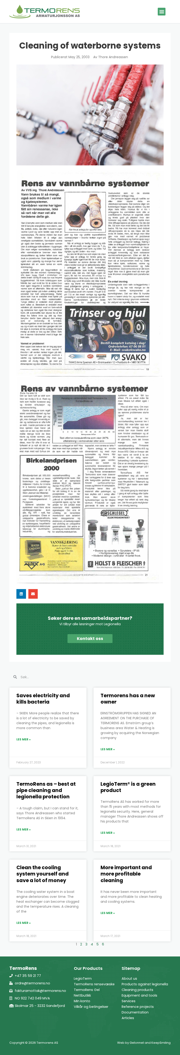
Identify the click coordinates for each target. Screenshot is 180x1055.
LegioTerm (83, 978)
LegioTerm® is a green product (128, 787)
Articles (128, 1018)
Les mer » (23, 739)
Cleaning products (137, 989)
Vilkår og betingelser (91, 1006)
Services (128, 1001)
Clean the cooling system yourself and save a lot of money (42, 874)
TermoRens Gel (87, 989)
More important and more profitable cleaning (126, 874)
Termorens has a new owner (128, 698)
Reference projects (138, 1006)
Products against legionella (145, 984)
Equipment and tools (139, 995)
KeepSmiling (161, 1042)
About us (129, 978)
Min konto (82, 1001)
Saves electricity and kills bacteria (43, 698)
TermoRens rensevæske (94, 984)
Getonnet (137, 1042)
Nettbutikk (82, 995)
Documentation (135, 1012)
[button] (161, 11)
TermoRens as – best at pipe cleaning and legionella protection (46, 790)
